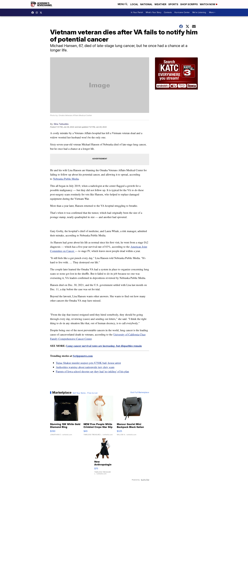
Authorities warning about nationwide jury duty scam (85, 367)
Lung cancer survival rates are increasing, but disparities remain (104, 346)
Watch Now (208, 4)
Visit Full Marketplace (139, 392)
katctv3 (33, 12)
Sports (173, 4)
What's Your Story (153, 12)
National (146, 4)
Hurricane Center (182, 12)
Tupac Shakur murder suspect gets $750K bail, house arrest (88, 363)
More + (212, 12)
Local (134, 4)
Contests (168, 12)
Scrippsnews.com (83, 356)
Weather (160, 4)
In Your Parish (137, 12)
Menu (121, 4)
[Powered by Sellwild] (145, 480)
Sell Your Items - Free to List (85, 393)
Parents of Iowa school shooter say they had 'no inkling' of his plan (92, 371)
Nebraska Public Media (66, 178)
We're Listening (199, 12)
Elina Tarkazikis (61, 124)
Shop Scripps (189, 4)
